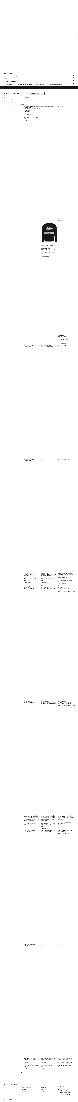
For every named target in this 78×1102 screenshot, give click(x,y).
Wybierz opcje (28, 120)
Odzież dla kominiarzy (9, 73)
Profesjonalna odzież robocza (10, 81)
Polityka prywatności (26, 1087)
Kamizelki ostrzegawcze (34, 815)
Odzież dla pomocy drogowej (10, 76)
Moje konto (43, 1087)
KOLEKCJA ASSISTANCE (48, 246)
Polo (38, 1059)
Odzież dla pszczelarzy (9, 78)
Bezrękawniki (27, 111)
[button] (73, 75)
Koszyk (42, 1091)
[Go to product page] (32, 108)
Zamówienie (43, 1089)
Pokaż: (23, 96)
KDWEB (21, 1099)
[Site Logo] (39, 36)
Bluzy (42, 245)
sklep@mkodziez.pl (68, 1094)
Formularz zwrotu (26, 1091)
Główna (46, 245)
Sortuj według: (24, 93)
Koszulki (34, 1059)
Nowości (52, 1058)
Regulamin (24, 1089)
